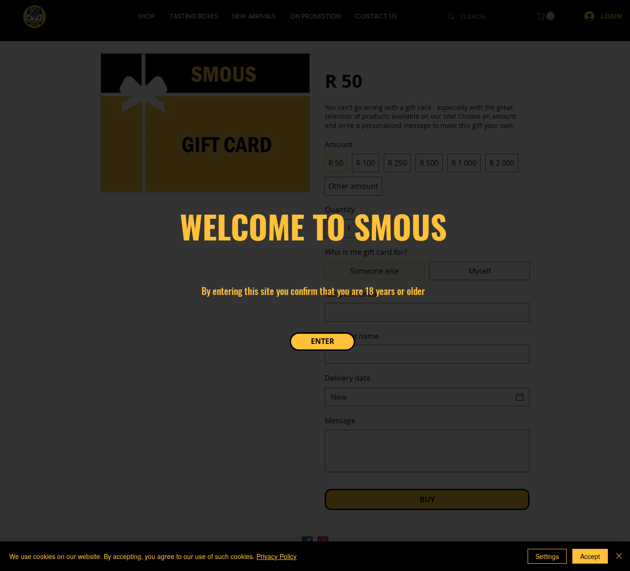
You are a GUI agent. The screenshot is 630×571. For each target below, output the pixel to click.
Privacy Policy (276, 556)
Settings (547, 556)
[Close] (618, 556)
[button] (322, 341)
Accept (590, 556)
